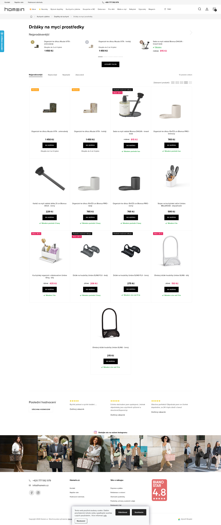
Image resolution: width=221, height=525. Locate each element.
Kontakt (7, 2)
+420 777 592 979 (42, 480)
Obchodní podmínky (117, 497)
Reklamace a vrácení (117, 492)
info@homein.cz (40, 485)
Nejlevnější (52, 75)
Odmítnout (122, 512)
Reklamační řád (115, 505)
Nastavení (81, 521)
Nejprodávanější (35, 75)
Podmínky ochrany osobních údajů (122, 501)
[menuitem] (32, 9)
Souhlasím (139, 512)
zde (105, 515)
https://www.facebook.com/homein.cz (31, 492)
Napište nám (19, 2)
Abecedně (80, 75)
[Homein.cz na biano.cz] (159, 490)
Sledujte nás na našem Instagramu (112, 432)
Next (191, 32)
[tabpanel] (56, 46)
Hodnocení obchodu (35, 2)
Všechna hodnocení (41, 409)
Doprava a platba (116, 488)
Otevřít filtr (110, 64)
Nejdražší (66, 75)
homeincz (38, 492)
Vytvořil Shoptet (186, 519)
